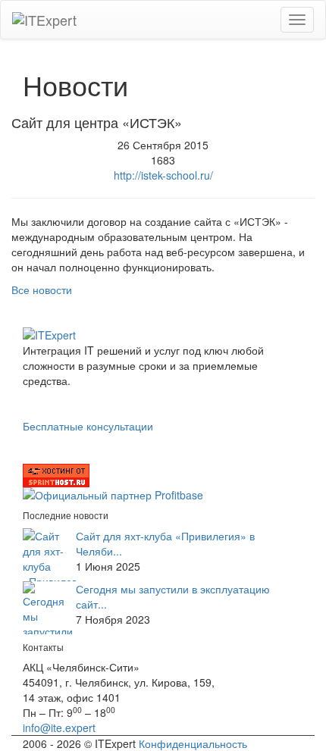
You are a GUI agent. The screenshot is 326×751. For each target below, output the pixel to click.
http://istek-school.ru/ (163, 175)
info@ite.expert (59, 727)
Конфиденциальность (193, 743)
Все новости (41, 289)
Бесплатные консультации (88, 425)
